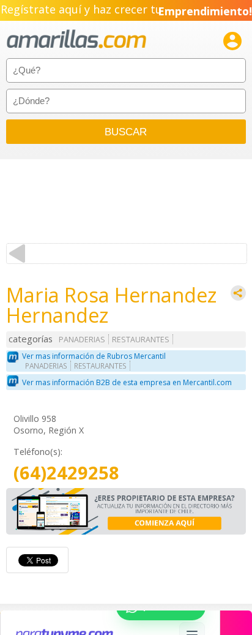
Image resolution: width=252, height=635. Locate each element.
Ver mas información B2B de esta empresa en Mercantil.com (127, 382)
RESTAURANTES (140, 339)
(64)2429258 (66, 473)
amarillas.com (76, 39)
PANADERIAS (82, 339)
